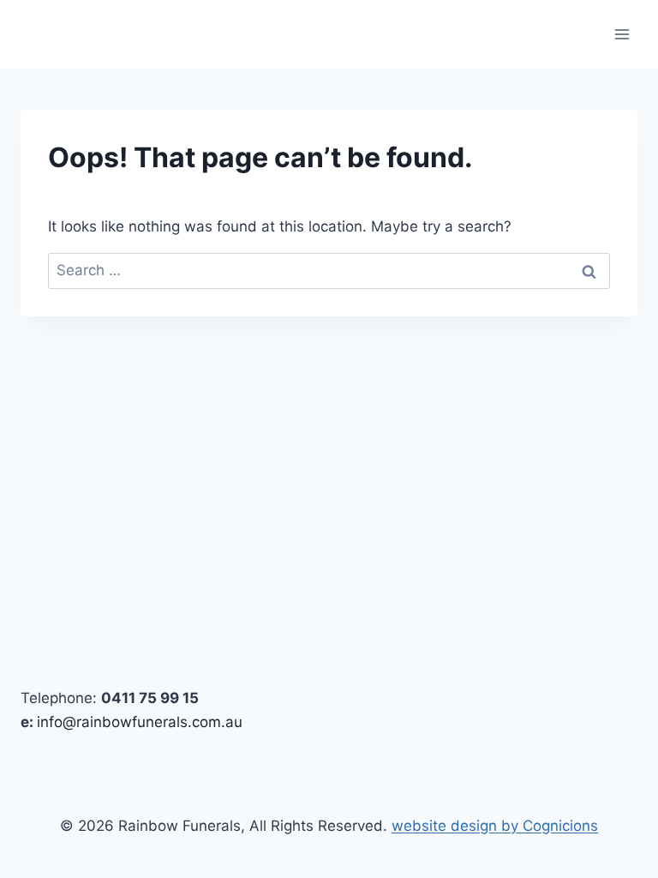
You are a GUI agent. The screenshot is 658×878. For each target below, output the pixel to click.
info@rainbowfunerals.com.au (139, 722)
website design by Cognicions (495, 825)
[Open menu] (621, 34)
